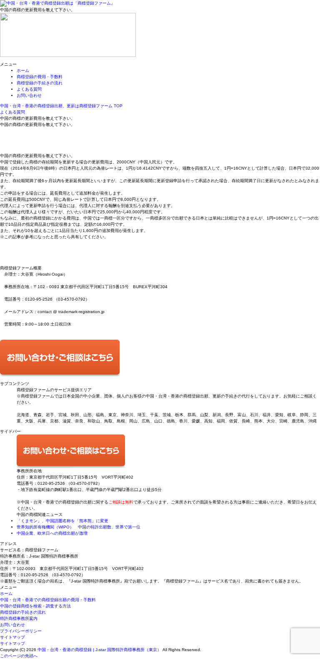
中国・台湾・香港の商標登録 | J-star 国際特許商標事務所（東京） (99, 649)
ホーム (23, 70)
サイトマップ (12, 637)
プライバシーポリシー (21, 631)
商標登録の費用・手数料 (39, 76)
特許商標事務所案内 (19, 618)
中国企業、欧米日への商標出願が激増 (52, 533)
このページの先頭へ (19, 656)
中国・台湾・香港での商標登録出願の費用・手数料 (48, 599)
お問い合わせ (29, 95)
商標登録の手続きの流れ (39, 83)
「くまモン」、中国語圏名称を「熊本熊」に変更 (62, 520)
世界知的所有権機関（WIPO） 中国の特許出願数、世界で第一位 (78, 527)
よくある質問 (29, 89)
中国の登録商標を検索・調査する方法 (35, 606)
